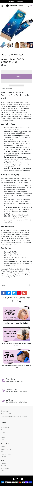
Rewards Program (5, 466)
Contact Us (3, 456)
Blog (2, 425)
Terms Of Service (5, 468)
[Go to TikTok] (19, 479)
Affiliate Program (5, 427)
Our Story (3, 437)
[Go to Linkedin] (22, 479)
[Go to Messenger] (8, 293)
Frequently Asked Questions (7, 454)
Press (2, 439)
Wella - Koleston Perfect (12, 54)
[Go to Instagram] (14, 479)
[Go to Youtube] (17, 479)
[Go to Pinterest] (19, 293)
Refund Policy (4, 471)
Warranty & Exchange (6, 449)
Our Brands (3, 463)
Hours (2, 435)
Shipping (3, 446)
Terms (2, 451)
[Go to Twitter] (14, 293)
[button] (16, 81)
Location (3, 432)
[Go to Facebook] (3, 293)
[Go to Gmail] (24, 293)
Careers (3, 430)
